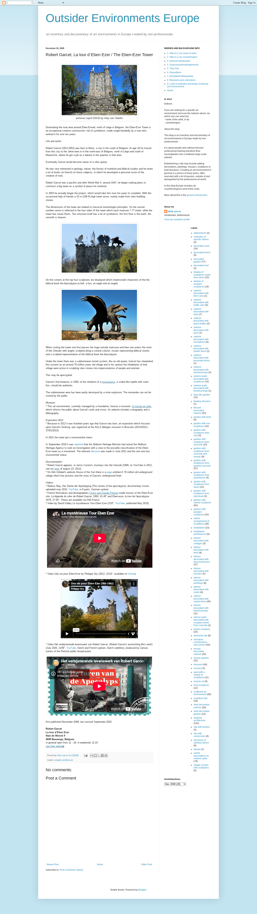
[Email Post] (85, 755)
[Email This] (92, 755)
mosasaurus (108, 381)
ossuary (198, 668)
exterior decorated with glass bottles (201, 321)
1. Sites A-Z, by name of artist (181, 53)
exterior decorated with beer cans (201, 293)
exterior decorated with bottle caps (201, 302)
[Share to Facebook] (102, 755)
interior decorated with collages (201, 541)
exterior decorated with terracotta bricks (202, 358)
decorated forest (202, 252)
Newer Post (53, 864)
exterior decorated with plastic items (201, 349)
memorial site (200, 635)
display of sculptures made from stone (202, 275)
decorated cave (201, 246)
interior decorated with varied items (201, 599)
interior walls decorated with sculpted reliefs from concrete (201, 621)
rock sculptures (201, 685)
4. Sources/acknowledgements (182, 64)
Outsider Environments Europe (122, 18)
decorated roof (201, 265)
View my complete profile (177, 219)
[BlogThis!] (95, 755)
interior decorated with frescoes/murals (202, 559)
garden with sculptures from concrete (201, 442)
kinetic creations (202, 629)
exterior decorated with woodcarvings (201, 370)
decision (95, 451)
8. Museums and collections (181, 80)
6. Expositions (174, 72)
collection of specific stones (201, 238)
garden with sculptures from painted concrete (202, 463)
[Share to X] (99, 755)
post (57, 468)
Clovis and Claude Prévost (103, 493)
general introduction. (197, 195)
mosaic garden (201, 658)
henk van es (174, 211)
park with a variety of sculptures (199, 675)
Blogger (142, 889)
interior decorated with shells (201, 590)
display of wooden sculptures (199, 284)
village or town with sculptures (201, 766)
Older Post (146, 864)
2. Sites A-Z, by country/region (182, 57)
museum (198, 664)
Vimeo (131, 573)
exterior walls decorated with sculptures (201, 379)
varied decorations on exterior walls (201, 756)
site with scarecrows (199, 734)
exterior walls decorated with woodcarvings (201, 388)
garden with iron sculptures (202, 424)
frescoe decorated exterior (199, 410)
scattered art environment (200, 693)
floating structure (202, 401)
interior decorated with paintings (201, 580)
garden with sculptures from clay (201, 433)
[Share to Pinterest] (106, 755)
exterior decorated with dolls (201, 312)
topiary (197, 749)
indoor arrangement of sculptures (201, 521)
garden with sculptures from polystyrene (201, 475)
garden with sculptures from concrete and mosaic (201, 452)
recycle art (199, 681)
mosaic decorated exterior (199, 651)
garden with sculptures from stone (201, 484)
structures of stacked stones (201, 741)
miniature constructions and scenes (200, 642)
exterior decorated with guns (201, 330)
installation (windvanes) (200, 532)
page (109, 472)
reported (78, 444)
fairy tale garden (202, 394)
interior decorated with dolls (201, 550)
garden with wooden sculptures (200, 512)
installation (199, 527)
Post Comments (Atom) (71, 870)
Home (100, 864)
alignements (200, 233)
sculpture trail (200, 698)
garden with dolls (202, 417)
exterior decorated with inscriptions (201, 339)
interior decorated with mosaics (201, 571)
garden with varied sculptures (202, 501)
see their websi (54, 746)
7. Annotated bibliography (180, 76)
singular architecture (63, 760)
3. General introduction (178, 61)
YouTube (73, 489)
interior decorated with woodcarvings (201, 608)
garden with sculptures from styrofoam (201, 493)
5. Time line (173, 68)
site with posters (202, 727)
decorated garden (199, 260)
